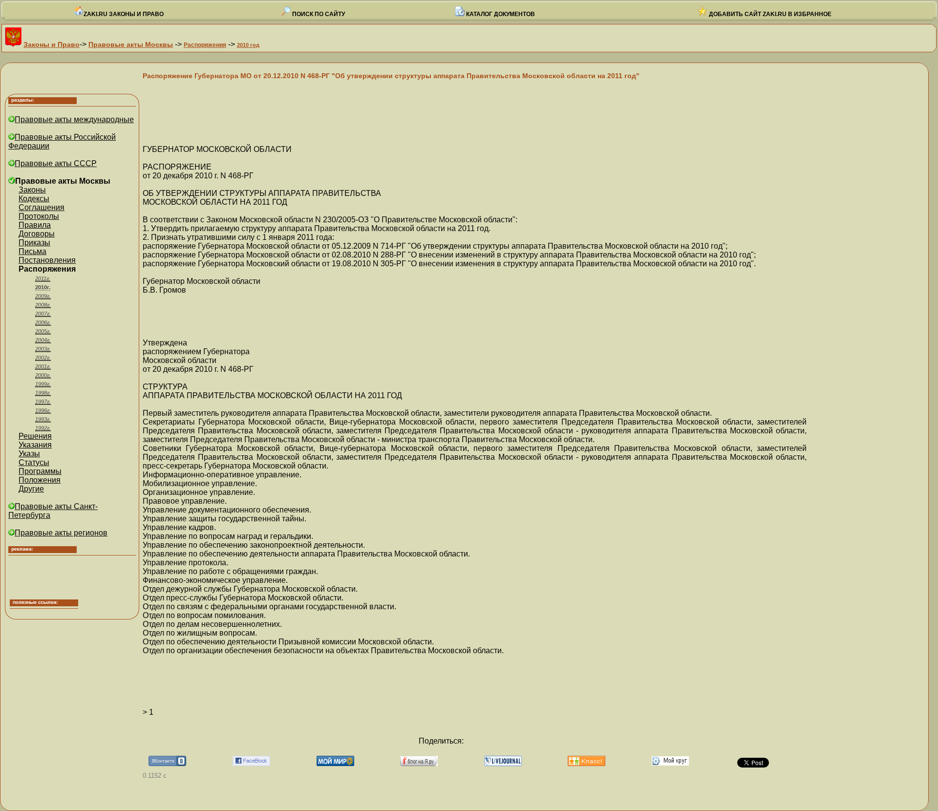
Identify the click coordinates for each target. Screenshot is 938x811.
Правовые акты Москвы (130, 44)
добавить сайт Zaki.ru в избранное (769, 14)
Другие (31, 489)
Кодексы (34, 198)
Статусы (34, 462)
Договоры (37, 234)
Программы (40, 471)
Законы (32, 190)
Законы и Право (51, 44)
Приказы (34, 242)
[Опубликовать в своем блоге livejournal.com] (503, 763)
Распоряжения (205, 45)
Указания (35, 445)
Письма (32, 251)
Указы (29, 453)
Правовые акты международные (74, 119)
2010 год (248, 45)
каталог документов (500, 14)
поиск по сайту (318, 14)
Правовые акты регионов (61, 533)
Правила (35, 225)
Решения (35, 436)
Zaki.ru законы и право (124, 14)
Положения (40, 480)
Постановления (47, 260)
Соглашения (41, 207)
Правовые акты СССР (56, 163)
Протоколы (39, 216)
